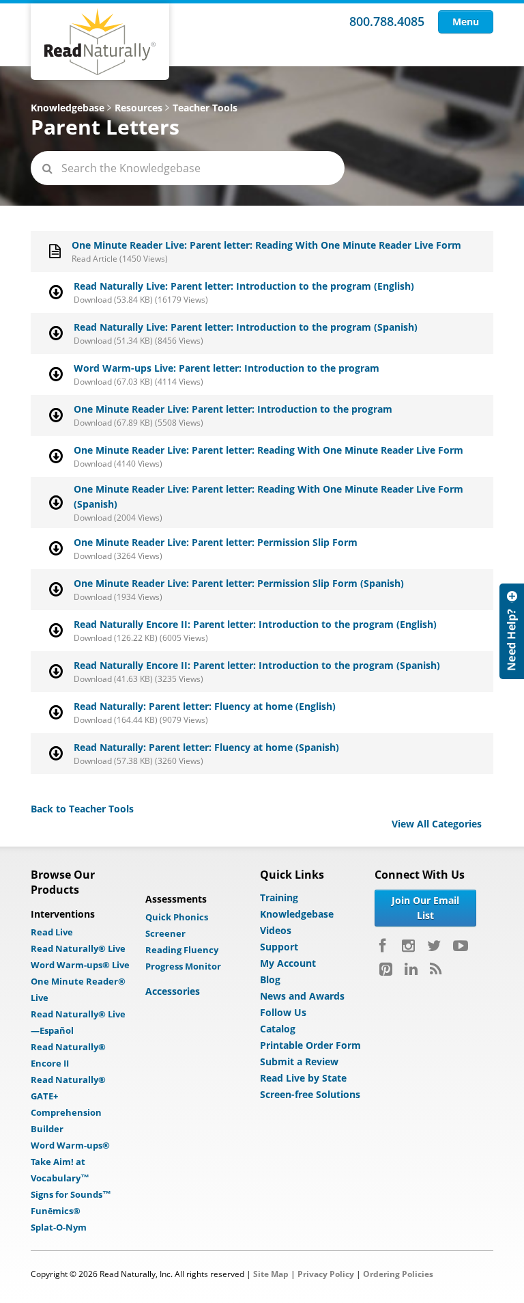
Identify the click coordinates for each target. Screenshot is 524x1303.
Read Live (52, 932)
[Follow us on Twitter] (434, 945)
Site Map (271, 1274)
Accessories (172, 991)
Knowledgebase (67, 107)
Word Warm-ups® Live (80, 965)
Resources (138, 107)
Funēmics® (56, 1211)
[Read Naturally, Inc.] (100, 41)
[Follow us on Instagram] (408, 945)
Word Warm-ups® (70, 1145)
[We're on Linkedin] (411, 969)
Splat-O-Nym (59, 1227)
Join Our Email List (425, 908)
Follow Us (283, 1012)
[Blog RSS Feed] (435, 969)
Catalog (277, 1028)
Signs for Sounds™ (71, 1194)
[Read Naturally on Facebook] (384, 945)
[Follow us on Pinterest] (385, 969)
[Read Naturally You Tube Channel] (460, 945)
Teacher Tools (205, 107)
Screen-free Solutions (310, 1094)
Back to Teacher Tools (82, 808)
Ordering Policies (398, 1274)
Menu (465, 21)
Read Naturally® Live (78, 948)
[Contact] (511, 631)
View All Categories (437, 823)
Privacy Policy (325, 1274)
